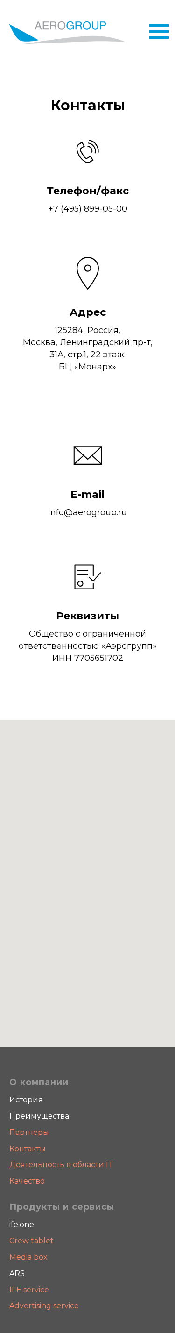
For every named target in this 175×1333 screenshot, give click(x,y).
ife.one (21, 1224)
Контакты (27, 1148)
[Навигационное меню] (159, 31)
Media (21, 1257)
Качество (27, 1181)
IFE (15, 1289)
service (35, 1289)
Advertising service (44, 1305)
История (26, 1099)
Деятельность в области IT (61, 1164)
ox (43, 1257)
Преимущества (39, 1116)
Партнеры (29, 1132)
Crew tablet (31, 1240)
